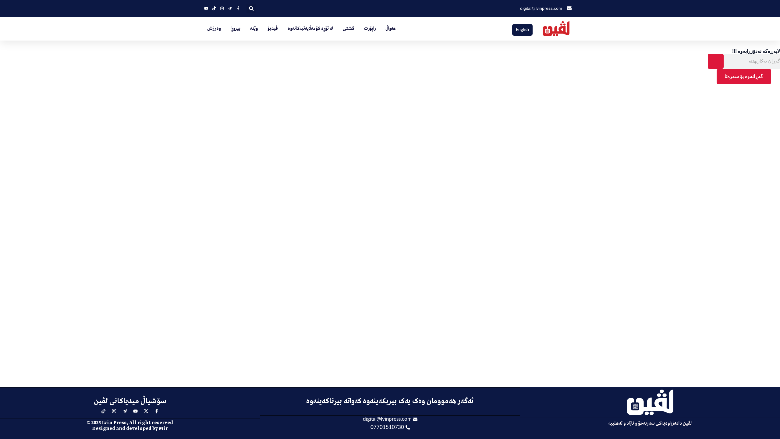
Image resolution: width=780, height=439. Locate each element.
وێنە (254, 29)
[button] (251, 8)
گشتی (348, 29)
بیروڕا (235, 29)
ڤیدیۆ (273, 29)
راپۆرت (370, 29)
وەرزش (214, 29)
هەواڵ (390, 29)
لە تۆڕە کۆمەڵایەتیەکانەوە (310, 29)
